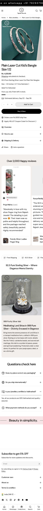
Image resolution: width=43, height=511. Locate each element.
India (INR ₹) (8, 494)
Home (4, 17)
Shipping (5, 76)
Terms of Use (27, 469)
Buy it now (22, 111)
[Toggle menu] (2, 11)
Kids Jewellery (13, 17)
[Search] (37, 11)
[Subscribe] (39, 464)
